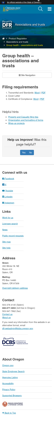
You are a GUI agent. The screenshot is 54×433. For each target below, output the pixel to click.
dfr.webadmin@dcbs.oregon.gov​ (17, 328)
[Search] (40, 9)
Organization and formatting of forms (25, 120)
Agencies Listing (10, 377)
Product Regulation (18, 38)
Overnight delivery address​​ (15, 287)
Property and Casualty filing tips (23, 116)
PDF (43, 92)
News (5, 229)
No (30, 152)
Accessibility (8, 383)
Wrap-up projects (16, 123)
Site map (6, 241)
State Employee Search (13, 371)
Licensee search (10, 223)
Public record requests (13, 235)
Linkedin (8, 196)
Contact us (7, 314)
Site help (6, 247)
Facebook (9, 178)
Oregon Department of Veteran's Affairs (12, 404)
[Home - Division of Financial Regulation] (3, 38)
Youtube (9, 190)
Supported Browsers (12, 395)
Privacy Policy (8, 389)
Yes (24, 152)
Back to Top (10, 412)
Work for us (7, 217)
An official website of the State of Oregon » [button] (24, 2)
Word (37, 92)
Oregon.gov (8, 365)
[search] (40, 9)
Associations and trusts (17, 41)
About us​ (6, 317)
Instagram (9, 202)
